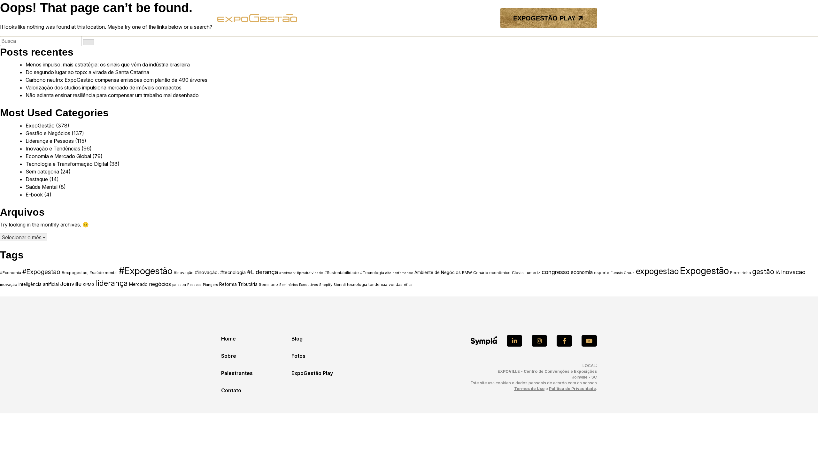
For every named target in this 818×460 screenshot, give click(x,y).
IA (778, 272)
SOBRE (372, 18)
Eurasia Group (623, 273)
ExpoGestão (40, 125)
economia (582, 272)
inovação (8, 284)
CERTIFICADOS (476, 18)
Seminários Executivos (298, 285)
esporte (601, 272)
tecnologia (357, 284)
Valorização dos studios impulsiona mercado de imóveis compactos (103, 87)
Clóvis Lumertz (526, 272)
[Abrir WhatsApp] (802, 444)
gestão (763, 271)
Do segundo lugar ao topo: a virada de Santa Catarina (87, 72)
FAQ (449, 18)
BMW (467, 272)
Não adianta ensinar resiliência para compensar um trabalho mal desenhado (112, 95)
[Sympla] (484, 341)
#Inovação (184, 272)
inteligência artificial (39, 284)
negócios (160, 284)
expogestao (657, 271)
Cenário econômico (492, 272)
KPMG (89, 284)
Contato (231, 390)
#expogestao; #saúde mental (90, 272)
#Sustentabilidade (341, 272)
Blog (297, 338)
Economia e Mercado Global (58, 156)
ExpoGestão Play (312, 373)
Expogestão (704, 270)
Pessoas (194, 285)
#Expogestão (146, 270)
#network (287, 273)
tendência (377, 284)
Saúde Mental (42, 187)
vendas (396, 284)
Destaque (37, 179)
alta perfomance (399, 273)
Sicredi (340, 285)
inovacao (793, 271)
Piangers (210, 285)
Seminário (268, 284)
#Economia (10, 272)
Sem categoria (42, 171)
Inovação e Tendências (53, 148)
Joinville (70, 283)
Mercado (138, 284)
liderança (112, 283)
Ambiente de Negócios (437, 272)
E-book (34, 194)
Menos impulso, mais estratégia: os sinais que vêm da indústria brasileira (108, 64)
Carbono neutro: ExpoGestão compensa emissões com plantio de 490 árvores (116, 80)
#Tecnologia (372, 272)
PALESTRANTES (403, 18)
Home (228, 338)
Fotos (298, 356)
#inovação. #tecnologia (220, 272)
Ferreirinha (740, 272)
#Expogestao (41, 272)
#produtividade (310, 273)
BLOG (433, 18)
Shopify (325, 285)
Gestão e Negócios (48, 133)
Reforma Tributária (238, 284)
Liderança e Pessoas (50, 141)
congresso (555, 272)
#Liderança (262, 272)
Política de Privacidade (572, 388)
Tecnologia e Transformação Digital (67, 164)
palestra (179, 285)
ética (408, 285)
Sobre (228, 356)
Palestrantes (237, 373)
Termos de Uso (529, 388)
